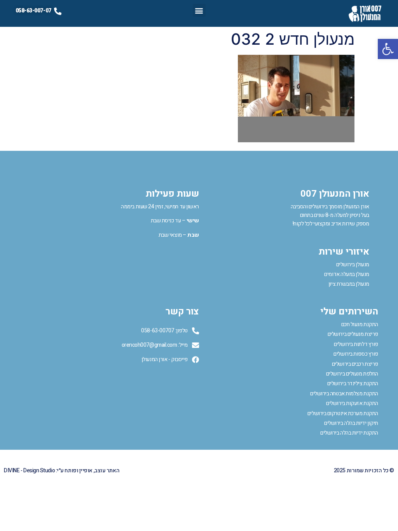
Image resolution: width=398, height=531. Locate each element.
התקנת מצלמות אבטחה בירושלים (344, 394)
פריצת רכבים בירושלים (355, 364)
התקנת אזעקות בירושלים (352, 403)
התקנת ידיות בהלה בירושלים (349, 433)
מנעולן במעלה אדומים (346, 274)
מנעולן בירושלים (352, 264)
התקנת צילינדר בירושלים (352, 383)
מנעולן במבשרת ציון (348, 284)
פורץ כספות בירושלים (355, 354)
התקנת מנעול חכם (359, 324)
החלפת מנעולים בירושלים (352, 374)
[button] (388, 49)
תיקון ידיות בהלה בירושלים (351, 423)
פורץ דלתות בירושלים (356, 344)
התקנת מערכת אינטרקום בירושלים (342, 413)
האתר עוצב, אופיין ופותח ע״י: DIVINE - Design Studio (61, 470)
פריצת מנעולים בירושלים (353, 334)
